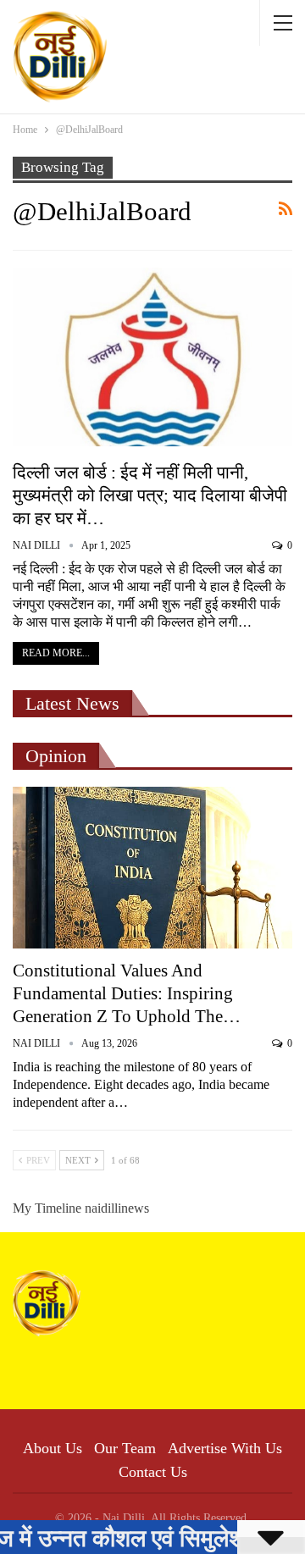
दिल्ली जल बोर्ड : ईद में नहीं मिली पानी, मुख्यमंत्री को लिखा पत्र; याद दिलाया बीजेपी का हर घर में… (150, 495)
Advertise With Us (225, 1448)
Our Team (125, 1448)
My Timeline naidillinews (81, 1208)
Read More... (56, 653)
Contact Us (153, 1471)
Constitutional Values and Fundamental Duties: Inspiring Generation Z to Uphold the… (127, 993)
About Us (52, 1448)
